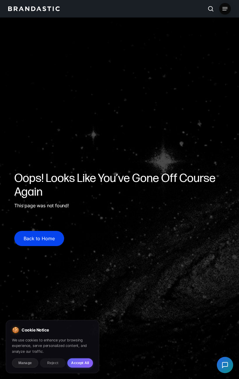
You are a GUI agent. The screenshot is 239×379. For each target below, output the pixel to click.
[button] (225, 9)
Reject (52, 363)
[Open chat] (225, 365)
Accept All (80, 363)
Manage (25, 363)
